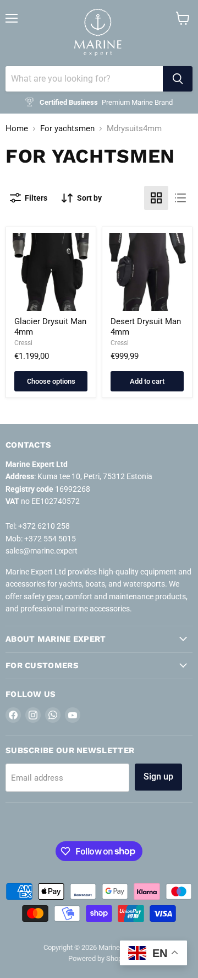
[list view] (180, 198)
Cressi (23, 343)
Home (17, 128)
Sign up (158, 776)
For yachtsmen (67, 128)
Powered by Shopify (99, 958)
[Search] (178, 79)
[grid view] (156, 198)
